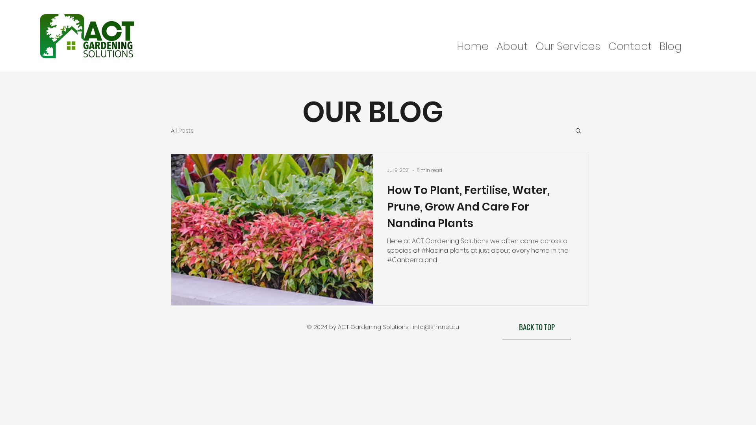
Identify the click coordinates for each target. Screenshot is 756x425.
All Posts (182, 130)
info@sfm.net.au (436, 327)
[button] (578, 131)
